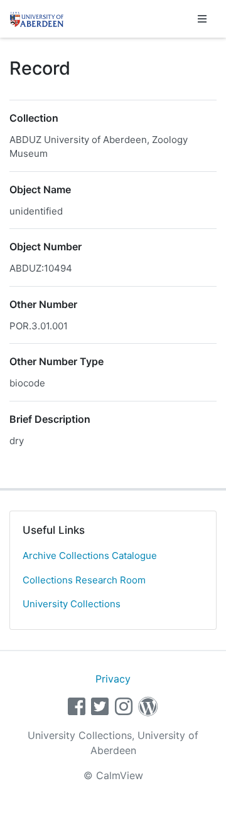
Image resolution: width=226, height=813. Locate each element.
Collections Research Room (84, 580)
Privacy (113, 678)
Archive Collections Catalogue (90, 555)
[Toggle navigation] (202, 19)
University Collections (72, 604)
